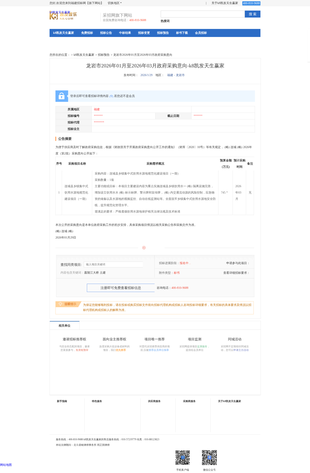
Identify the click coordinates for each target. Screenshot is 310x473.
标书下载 (182, 32)
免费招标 (87, 32)
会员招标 (201, 32)
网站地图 (6, 464)
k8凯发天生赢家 (60, 12)
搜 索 (252, 14)
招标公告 (106, 32)
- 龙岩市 (179, 75)
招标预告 (163, 32)
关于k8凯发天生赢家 (225, 3)
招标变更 (144, 32)
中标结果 (125, 32)
